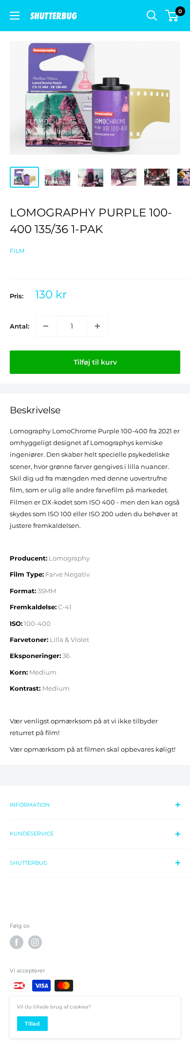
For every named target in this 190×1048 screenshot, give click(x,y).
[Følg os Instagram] (35, 942)
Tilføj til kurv (95, 362)
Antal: (19, 326)
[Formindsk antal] (46, 326)
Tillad (32, 1023)
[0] (172, 15)
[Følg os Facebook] (16, 942)
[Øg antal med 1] (97, 326)
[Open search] (152, 15)
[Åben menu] (14, 15)
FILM (17, 250)
